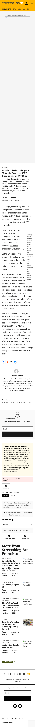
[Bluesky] (20, 706)
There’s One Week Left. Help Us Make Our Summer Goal (10, 605)
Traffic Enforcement (24, 402)
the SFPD (20, 249)
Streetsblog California (11, 599)
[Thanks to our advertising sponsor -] (17, 89)
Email (5, 429)
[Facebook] (15, 706)
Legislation (5, 642)
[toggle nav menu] (32, 3)
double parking (21, 335)
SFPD (12, 402)
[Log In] (26, 3)
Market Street (6, 558)
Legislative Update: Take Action (11, 646)
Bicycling (5, 167)
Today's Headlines (7, 582)
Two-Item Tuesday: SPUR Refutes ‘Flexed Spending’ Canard (10, 625)
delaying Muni (20, 293)
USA (19, 9)
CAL (14, 9)
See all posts (7, 661)
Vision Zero (22, 332)
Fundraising (6, 600)
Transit (4, 619)
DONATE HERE (6, 9)
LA (24, 9)
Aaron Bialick (10, 197)
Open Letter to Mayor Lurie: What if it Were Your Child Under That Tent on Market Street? (11, 565)
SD (28, 9)
